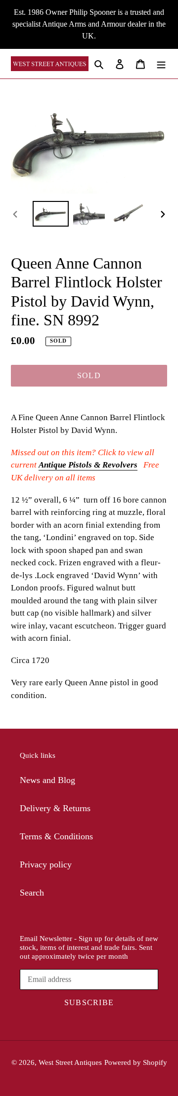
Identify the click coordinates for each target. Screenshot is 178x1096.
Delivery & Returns (55, 808)
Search (32, 893)
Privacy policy (46, 864)
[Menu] (161, 63)
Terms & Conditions (56, 836)
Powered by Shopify (135, 1062)
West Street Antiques (70, 1062)
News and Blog (47, 780)
